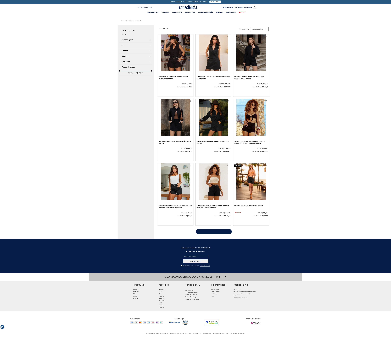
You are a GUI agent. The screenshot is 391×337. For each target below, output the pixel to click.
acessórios (231, 12)
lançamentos (152, 12)
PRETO (124, 34)
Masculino (201, 252)
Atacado (219, 12)
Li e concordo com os (196, 266)
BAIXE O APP (215, 2)
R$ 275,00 (139, 73)
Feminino (165, 12)
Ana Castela (190, 12)
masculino (177, 12)
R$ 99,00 (131, 73)
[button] (142, 7)
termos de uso (205, 266)
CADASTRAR (195, 261)
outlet (242, 12)
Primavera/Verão (205, 12)
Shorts (139, 21)
